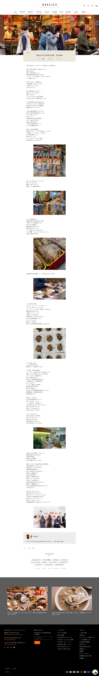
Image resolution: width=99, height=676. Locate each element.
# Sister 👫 (44, 562)
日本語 (14, 668)
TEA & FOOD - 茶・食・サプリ (65, 637)
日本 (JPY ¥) (7, 668)
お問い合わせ (82, 644)
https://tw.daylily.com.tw (10, 644)
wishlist (92, 6)
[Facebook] (4, 647)
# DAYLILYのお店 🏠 (48, 564)
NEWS (38, 568)
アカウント (84, 6)
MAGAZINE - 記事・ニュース (64, 644)
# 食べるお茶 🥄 (39, 564)
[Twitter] (7, 647)
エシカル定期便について (85, 639)
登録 (37, 642)
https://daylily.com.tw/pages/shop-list (13, 634)
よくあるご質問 (83, 632)
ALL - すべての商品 (62, 632)
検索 (88, 6)
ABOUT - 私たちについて (63, 646)
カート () (96, 6)
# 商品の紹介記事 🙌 (36, 559)
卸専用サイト (82, 649)
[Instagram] (11, 647)
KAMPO (44, 568)
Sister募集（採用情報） (84, 642)
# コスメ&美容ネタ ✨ (63, 562)
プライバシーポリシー (84, 653)
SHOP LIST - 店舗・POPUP (64, 649)
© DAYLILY (7, 671)
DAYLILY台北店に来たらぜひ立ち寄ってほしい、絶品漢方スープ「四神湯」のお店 (71, 613)
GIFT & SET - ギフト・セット (64, 642)
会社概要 (81, 658)
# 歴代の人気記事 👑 (59, 564)
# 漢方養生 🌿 (50, 58)
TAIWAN (50, 568)
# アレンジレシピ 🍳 (35, 562)
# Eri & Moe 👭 (58, 58)
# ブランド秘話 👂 (53, 562)
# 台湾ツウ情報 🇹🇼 (41, 58)
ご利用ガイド (82, 635)
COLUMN (28, 52)
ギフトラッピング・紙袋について (87, 637)
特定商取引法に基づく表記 (85, 655)
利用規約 (81, 651)
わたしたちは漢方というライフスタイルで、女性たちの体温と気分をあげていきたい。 (27, 613)
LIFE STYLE (56, 568)
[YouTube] (14, 647)
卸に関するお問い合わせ (85, 646)
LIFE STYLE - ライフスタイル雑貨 (65, 639)
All (34, 568)
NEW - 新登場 (61, 635)
